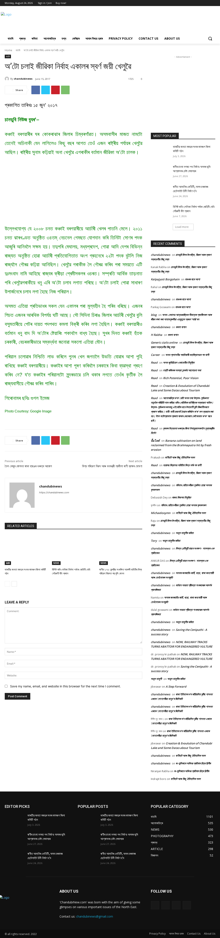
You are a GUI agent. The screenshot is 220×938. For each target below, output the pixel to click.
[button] (210, 38)
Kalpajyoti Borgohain (165, 279)
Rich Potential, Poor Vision (180, 378)
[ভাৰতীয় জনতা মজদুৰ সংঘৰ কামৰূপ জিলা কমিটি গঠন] (26, 550)
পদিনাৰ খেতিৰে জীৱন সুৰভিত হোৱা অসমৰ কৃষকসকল (183, 505)
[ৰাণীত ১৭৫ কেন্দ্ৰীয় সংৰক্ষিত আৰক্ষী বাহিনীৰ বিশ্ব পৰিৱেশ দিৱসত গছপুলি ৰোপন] (120, 550)
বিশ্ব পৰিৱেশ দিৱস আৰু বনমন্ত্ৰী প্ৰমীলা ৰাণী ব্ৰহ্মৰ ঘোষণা (112, 466)
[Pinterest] (55, 90)
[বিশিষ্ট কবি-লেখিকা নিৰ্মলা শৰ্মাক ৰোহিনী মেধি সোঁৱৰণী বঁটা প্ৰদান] (73, 550)
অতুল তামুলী (156, 679)
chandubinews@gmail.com (94, 916)
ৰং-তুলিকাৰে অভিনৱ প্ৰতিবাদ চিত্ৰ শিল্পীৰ (193, 763)
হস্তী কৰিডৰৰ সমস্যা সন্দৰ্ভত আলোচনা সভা (182, 370)
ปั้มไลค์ (155, 441)
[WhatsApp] (65, 90)
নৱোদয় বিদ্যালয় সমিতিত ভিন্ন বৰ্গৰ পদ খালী (182, 465)
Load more (182, 227)
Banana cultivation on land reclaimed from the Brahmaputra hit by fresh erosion (181, 445)
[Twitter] (206, 3)
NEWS (56, 563)
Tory (154, 541)
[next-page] (14, 584)
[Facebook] (201, 3)
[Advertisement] (105, 21)
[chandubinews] (7, 79)
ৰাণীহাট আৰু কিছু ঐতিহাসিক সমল (180, 457)
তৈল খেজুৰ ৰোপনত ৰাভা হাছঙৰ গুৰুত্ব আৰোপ (28, 466)
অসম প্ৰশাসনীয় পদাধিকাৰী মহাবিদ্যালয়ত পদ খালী (187, 355)
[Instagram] (165, 905)
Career (155, 355)
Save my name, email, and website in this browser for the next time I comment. (65, 686)
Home (8, 50)
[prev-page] (7, 584)
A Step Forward (176, 686)
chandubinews (23, 78)
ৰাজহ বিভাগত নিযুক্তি (181, 497)
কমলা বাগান (181, 327)
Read (154, 362)
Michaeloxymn (160, 513)
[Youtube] (212, 3)
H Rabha (156, 335)
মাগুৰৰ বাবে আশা (192, 279)
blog (154, 315)
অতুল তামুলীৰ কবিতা (185, 533)
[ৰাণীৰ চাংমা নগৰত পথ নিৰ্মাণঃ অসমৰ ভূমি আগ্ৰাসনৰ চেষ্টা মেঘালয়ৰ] (160, 171)
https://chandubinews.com (54, 492)
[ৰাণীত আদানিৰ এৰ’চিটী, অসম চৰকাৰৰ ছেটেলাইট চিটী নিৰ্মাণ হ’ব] (160, 191)
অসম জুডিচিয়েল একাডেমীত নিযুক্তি (178, 362)
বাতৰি (18, 50)
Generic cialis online (164, 342)
